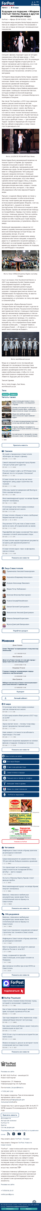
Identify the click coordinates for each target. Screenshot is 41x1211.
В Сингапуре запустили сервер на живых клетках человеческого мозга (18, 508)
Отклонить (10, 1209)
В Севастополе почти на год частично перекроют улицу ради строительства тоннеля (18, 481)
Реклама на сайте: (8, 1184)
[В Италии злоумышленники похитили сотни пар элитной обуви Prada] (6, 422)
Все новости (6, 1118)
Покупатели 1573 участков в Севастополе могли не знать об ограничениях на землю (19, 525)
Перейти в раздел (20, 631)
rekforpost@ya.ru (7, 1194)
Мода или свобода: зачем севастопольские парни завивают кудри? (23, 415)
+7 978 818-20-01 (7, 1191)
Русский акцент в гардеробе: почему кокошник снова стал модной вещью (25, 435)
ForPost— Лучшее (22, 1139)
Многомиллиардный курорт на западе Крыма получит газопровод (20, 499)
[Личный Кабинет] (32, 2)
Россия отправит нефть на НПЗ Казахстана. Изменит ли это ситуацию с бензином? (19, 472)
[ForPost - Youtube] (19, 1134)
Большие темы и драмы (16, 784)
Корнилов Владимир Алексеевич (19, 577)
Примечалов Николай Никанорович (21, 571)
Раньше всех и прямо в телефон (19, 778)
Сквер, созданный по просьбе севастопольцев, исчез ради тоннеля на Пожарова (18, 957)
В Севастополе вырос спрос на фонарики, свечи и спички (19, 550)
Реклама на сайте (7, 1072)
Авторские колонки (8, 1121)
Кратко (4, 1125)
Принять (28, 1209)
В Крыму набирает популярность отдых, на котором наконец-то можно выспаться (25, 428)
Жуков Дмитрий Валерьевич (18, 624)
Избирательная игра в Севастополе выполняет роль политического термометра (20, 683)
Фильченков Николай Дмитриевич (20, 612)
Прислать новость (20, 445)
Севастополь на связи (13, 756)
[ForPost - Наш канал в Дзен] (28, 1134)
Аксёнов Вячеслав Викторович (19, 595)
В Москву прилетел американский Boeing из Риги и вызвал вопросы (20, 491)
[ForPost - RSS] (8, 1134)
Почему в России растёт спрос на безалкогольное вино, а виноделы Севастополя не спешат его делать (24, 409)
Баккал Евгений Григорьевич (18, 607)
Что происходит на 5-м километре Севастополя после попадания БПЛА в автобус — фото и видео (18, 869)
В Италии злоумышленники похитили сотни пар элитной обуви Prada (25, 422)
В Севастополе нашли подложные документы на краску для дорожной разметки (20, 541)
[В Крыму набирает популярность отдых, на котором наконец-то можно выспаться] (6, 428)
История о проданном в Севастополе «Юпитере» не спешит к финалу (17, 455)
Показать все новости (20, 558)
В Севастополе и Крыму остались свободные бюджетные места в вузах (20, 516)
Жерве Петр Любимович (16, 589)
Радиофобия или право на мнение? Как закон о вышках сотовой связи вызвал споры (20, 533)
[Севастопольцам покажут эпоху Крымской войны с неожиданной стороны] (6, 402)
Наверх (34, 1202)
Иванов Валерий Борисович (18, 618)
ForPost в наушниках (16, 795)
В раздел (20, 692)
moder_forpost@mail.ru (14, 1087)
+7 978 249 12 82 (7, 1091)
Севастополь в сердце (16, 773)
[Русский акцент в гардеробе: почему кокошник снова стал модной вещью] (6, 435)
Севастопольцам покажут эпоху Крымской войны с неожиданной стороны (23, 402)
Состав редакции (7, 1127)
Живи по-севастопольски (17, 789)
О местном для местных (16, 767)
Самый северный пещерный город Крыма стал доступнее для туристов (19, 463)
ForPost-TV (5, 1123)
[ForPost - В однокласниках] (24, 1134)
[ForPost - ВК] (13, 1134)
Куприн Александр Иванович (18, 583)
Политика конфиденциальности (17, 1206)
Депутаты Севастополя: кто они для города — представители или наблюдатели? (19, 661)
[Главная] (8, 3)
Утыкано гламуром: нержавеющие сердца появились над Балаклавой (18, 672)
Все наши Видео (13, 762)
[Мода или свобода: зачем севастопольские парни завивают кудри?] (6, 415)
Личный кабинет (20, 698)
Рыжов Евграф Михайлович (17, 601)
